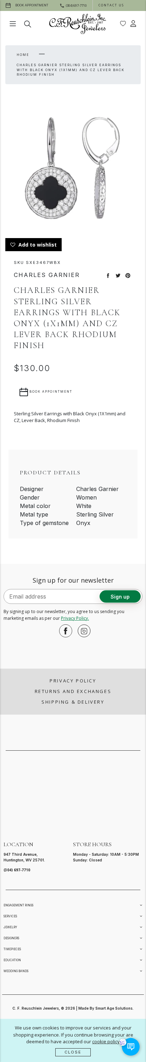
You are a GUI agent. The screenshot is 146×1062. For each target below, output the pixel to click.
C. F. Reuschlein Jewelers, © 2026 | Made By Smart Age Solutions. (73, 1008)
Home (23, 54)
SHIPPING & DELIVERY (72, 702)
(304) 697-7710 (17, 869)
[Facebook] (64, 630)
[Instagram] (82, 630)
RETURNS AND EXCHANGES (73, 691)
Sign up (120, 596)
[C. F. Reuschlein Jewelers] (77, 24)
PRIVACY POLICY (73, 680)
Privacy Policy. (75, 618)
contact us (111, 5)
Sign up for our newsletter (73, 580)
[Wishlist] (123, 24)
